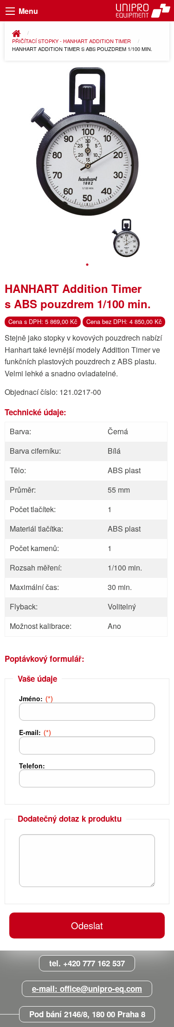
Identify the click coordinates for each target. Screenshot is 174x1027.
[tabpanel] (126, 238)
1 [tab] (87, 264)
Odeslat (87, 925)
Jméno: (36, 698)
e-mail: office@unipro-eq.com (87, 988)
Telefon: (32, 766)
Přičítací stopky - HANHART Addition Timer (72, 40)
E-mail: (35, 732)
